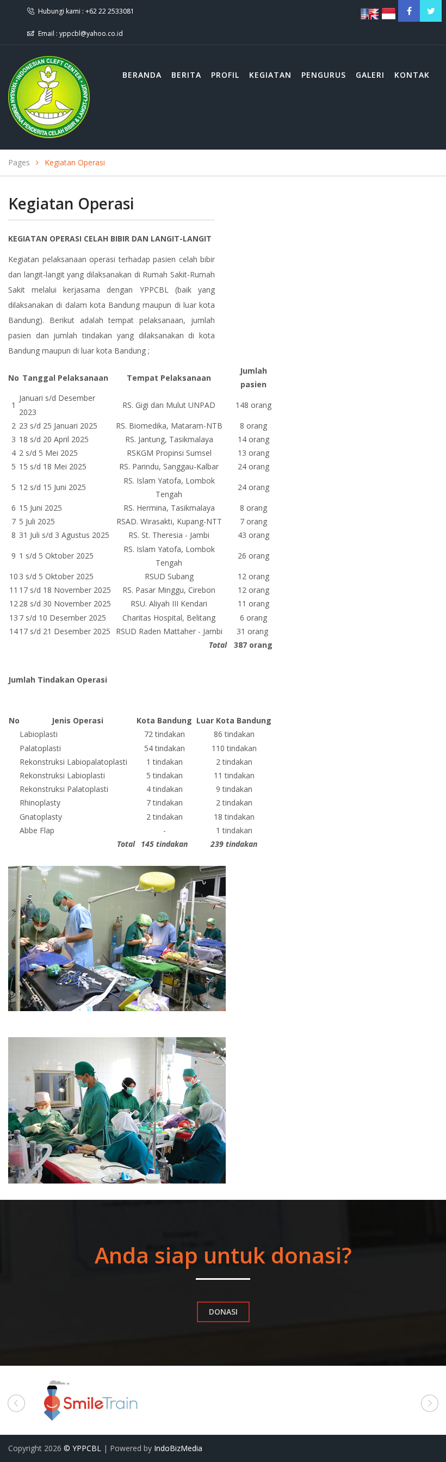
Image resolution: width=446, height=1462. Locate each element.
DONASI (223, 1311)
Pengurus (323, 75)
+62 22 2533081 (109, 11)
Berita (186, 75)
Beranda (142, 75)
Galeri (370, 75)
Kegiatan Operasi (75, 162)
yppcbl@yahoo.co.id (91, 33)
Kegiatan (270, 75)
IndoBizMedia (178, 1448)
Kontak (412, 75)
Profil (225, 75)
